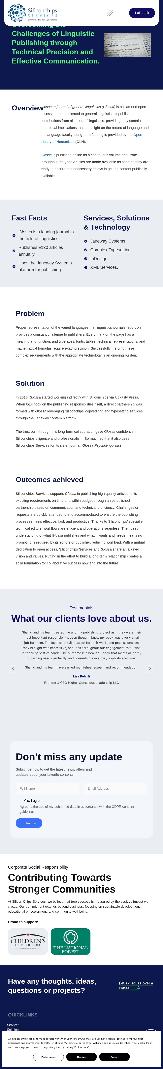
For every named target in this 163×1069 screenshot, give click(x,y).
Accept (114, 1057)
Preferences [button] (81, 1047)
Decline (81, 1057)
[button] (110, 13)
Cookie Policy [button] (145, 1043)
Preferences (48, 1057)
